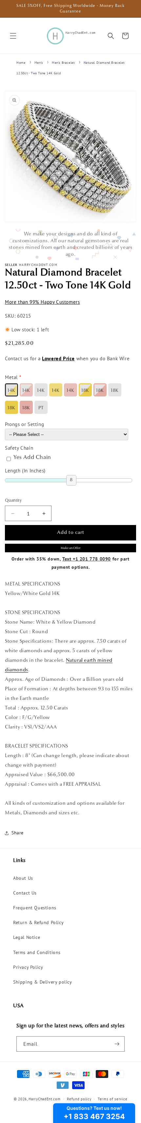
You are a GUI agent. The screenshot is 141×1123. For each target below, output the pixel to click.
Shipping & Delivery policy (42, 982)
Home (20, 62)
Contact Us (25, 893)
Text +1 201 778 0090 (86, 559)
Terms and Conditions (37, 952)
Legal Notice (26, 937)
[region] (70, 244)
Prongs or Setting (24, 424)
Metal (11, 377)
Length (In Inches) (25, 470)
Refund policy (79, 1099)
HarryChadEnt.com (44, 1099)
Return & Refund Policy (38, 922)
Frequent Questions (34, 908)
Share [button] (17, 833)
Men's (38, 62)
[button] (13, 36)
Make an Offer (70, 548)
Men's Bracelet (63, 62)
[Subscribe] (117, 1044)
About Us (23, 878)
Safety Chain (19, 448)
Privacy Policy (28, 967)
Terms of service (112, 1099)
